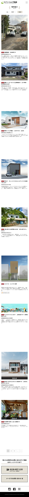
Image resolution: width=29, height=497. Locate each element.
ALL (7, 12)
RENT (12, 12)
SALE (20, 12)
